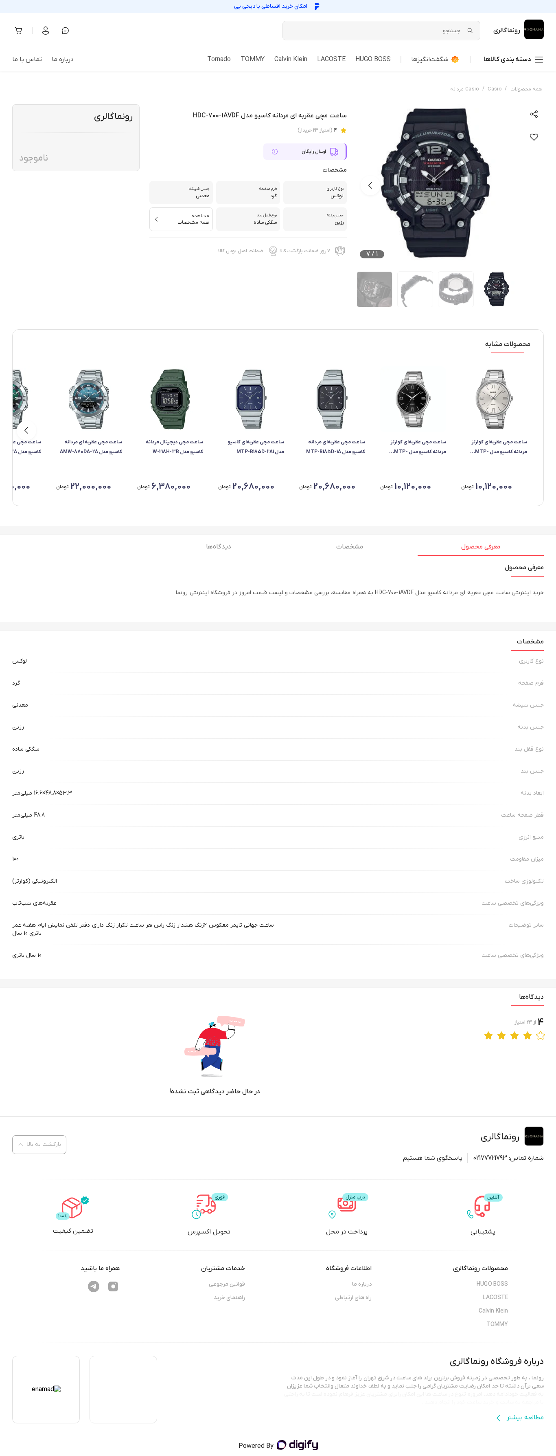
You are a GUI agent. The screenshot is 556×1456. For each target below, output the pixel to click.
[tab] (481, 549)
